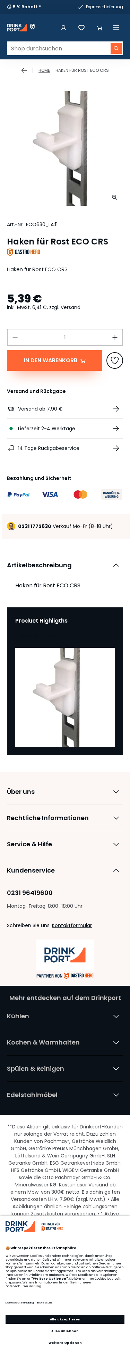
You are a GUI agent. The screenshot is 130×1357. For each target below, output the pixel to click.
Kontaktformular (72, 925)
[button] (99, 27)
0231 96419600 (30, 892)
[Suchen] (116, 48)
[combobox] (65, 48)
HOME (44, 70)
